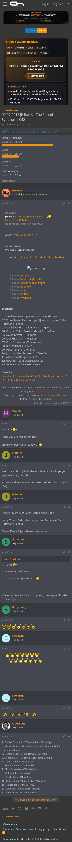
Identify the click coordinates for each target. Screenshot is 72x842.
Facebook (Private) (25, 279)
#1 (69, 203)
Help (54, 829)
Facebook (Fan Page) (27, 283)
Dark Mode (11, 824)
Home (62, 829)
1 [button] (7, 153)
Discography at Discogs (30, 216)
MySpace (20, 297)
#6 (69, 620)
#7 (69, 648)
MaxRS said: (10, 559)
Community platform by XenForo (30, 839)
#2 (69, 423)
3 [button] (7, 141)
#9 (69, 736)
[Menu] (5, 4)
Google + (20, 286)
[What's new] (67, 4)
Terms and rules (24, 829)
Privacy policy (42, 829)
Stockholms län (44, 257)
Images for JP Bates (17, 220)
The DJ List (21, 275)
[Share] (64, 203)
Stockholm (26, 257)
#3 (69, 465)
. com (18, 290)
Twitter (18, 294)
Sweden (59, 257)
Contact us (8, 829)
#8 (69, 708)
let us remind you (54, 395)
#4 (69, 507)
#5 (69, 552)
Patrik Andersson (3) (24, 235)
